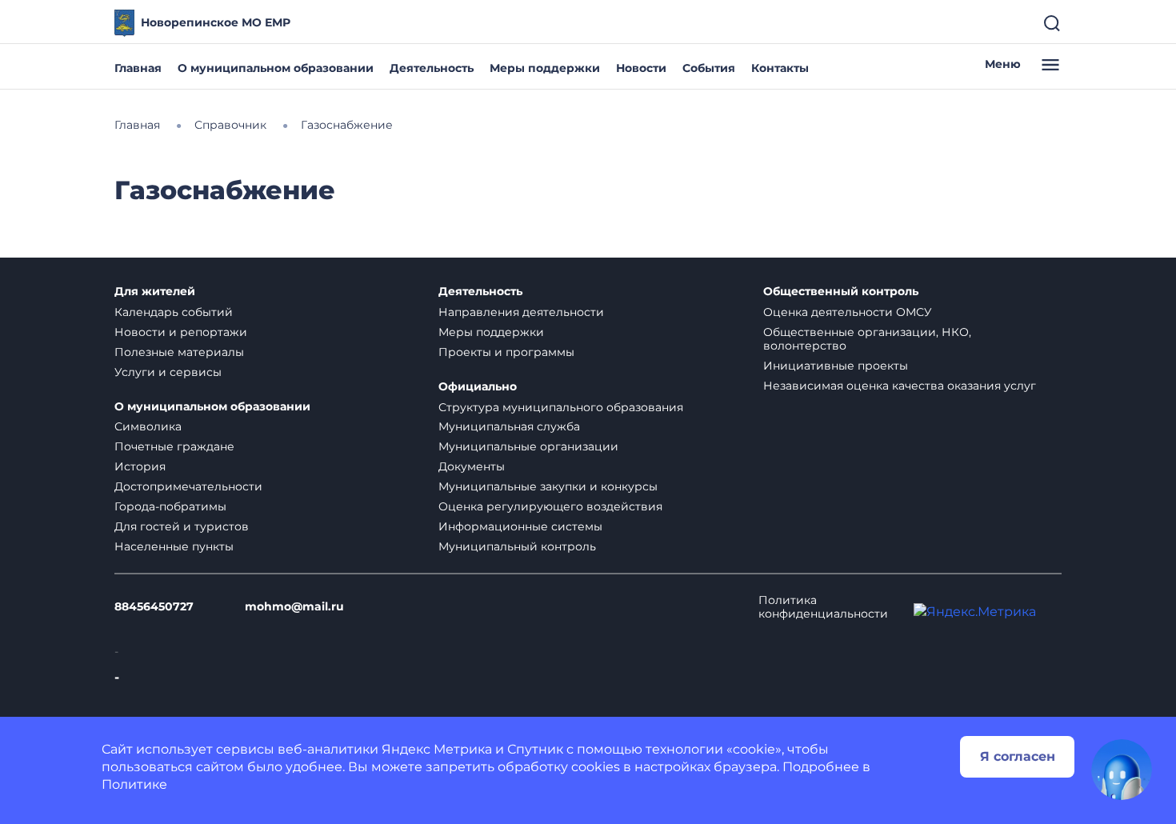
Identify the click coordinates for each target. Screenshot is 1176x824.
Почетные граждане (174, 446)
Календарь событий (173, 312)
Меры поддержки (545, 68)
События (708, 68)
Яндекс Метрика (437, 749)
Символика (148, 426)
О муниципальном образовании (276, 68)
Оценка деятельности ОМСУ (847, 312)
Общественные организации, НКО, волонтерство (867, 339)
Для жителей (154, 291)
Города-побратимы (170, 506)
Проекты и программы (506, 352)
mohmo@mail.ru (294, 607)
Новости (641, 68)
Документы (471, 466)
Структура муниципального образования (560, 407)
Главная (138, 68)
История (140, 466)
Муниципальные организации (528, 446)
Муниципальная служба (509, 426)
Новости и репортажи (180, 332)
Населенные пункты (174, 546)
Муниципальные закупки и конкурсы (548, 486)
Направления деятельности (521, 312)
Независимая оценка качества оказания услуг (899, 385)
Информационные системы (520, 526)
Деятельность (432, 68)
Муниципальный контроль (517, 546)
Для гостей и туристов (181, 526)
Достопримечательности (188, 486)
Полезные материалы (179, 352)
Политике (134, 784)
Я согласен (1017, 756)
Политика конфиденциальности (823, 607)
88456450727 (154, 607)
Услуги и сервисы (168, 372)
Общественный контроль (840, 291)
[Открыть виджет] (1121, 769)
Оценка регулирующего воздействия (550, 506)
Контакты (780, 68)
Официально (477, 387)
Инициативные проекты (835, 365)
